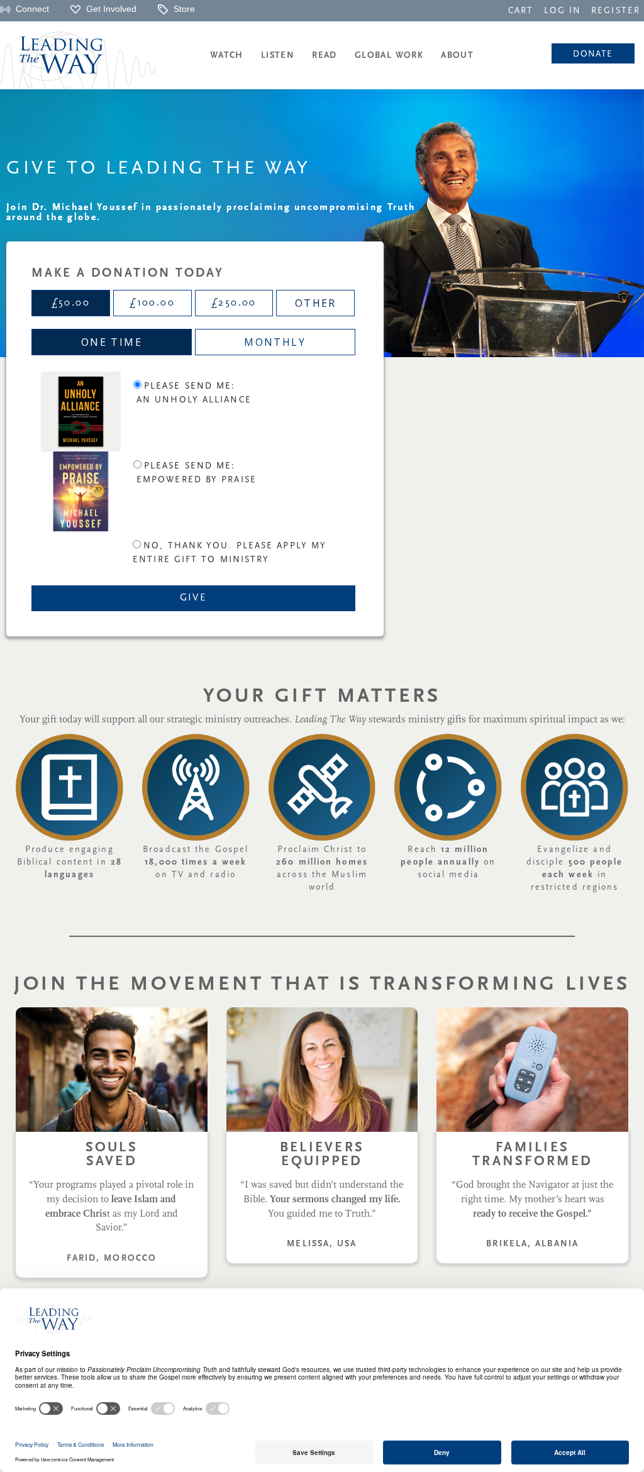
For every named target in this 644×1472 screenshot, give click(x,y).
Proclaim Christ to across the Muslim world (322, 868)
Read (324, 55)
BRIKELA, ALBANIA (532, 1244)
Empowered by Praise (196, 480)
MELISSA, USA (322, 1244)
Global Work (389, 55)
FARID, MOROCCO (112, 1258)
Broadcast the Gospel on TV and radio (195, 862)
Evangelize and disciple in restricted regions (574, 868)
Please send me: (190, 386)
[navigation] (520, 10)
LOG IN (563, 11)
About (457, 55)
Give (194, 598)
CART (520, 11)
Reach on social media (448, 862)
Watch (226, 55)
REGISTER (615, 11)
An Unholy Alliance (194, 400)
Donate (593, 54)
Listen (277, 55)
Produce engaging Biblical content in (69, 862)
